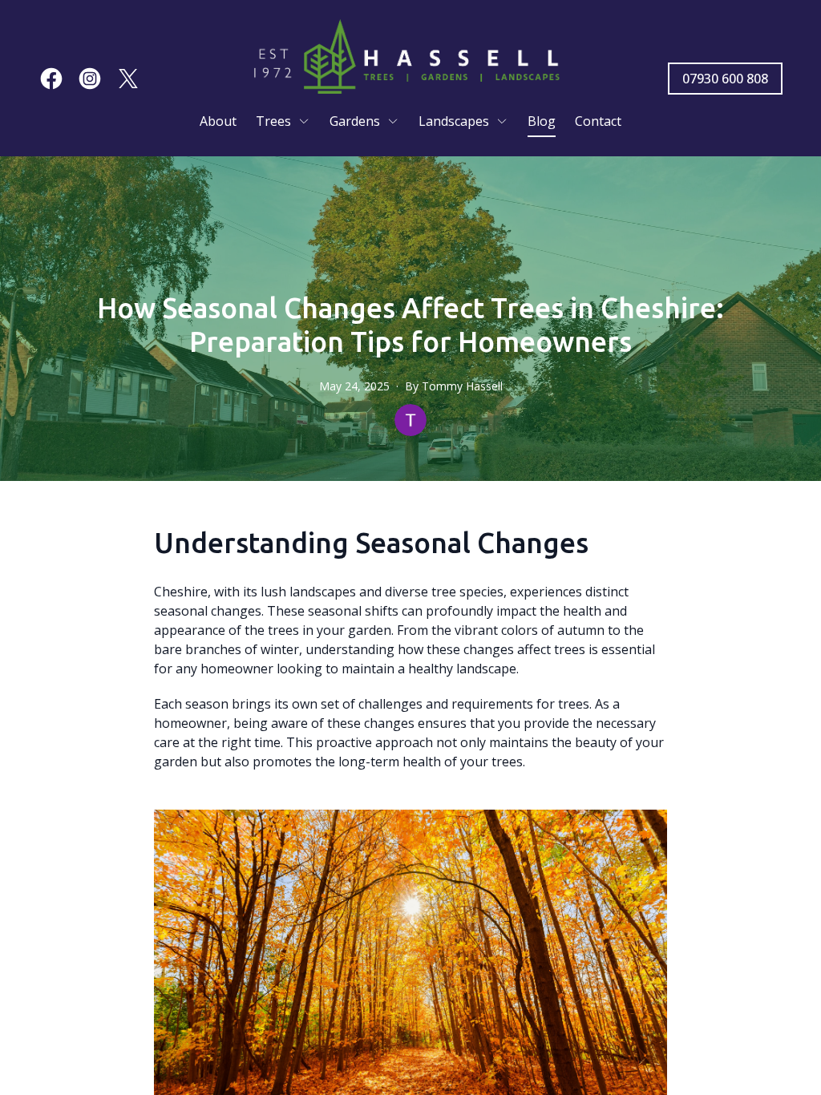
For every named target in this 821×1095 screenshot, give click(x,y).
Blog (542, 121)
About (218, 121)
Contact (598, 121)
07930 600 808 (725, 78)
